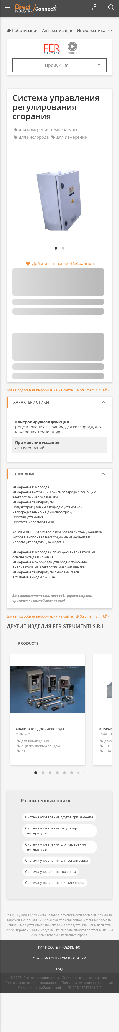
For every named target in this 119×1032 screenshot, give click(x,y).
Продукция (57, 65)
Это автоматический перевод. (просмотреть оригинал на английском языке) (52, 598)
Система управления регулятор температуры (51, 831)
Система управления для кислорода (54, 882)
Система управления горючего (50, 871)
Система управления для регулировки (56, 860)
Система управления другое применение (59, 817)
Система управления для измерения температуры (55, 847)
